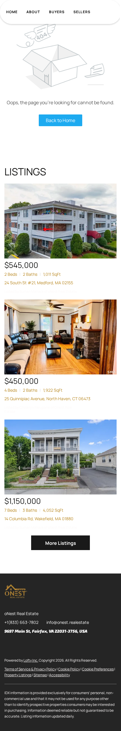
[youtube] (55, 644)
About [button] (33, 11)
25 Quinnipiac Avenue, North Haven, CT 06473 (47, 398)
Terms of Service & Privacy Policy (30, 669)
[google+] (67, 644)
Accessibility (59, 674)
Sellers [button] (81, 11)
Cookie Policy (69, 669)
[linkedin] (20, 644)
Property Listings (17, 674)
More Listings (60, 543)
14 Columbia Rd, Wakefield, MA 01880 (38, 518)
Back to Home (60, 120)
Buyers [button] (57, 11)
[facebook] (8, 644)
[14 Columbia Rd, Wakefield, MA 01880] (60, 457)
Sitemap (40, 674)
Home (12, 11)
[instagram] (44, 644)
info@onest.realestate (67, 622)
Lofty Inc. (30, 660)
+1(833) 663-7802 (21, 622)
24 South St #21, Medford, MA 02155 (38, 282)
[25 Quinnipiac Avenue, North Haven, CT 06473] (60, 336)
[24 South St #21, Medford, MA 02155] (60, 221)
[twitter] (32, 644)
